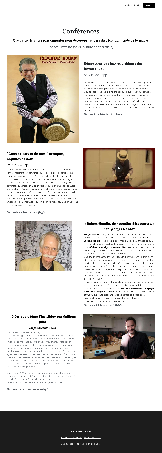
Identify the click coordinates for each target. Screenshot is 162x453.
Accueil (149, 5)
